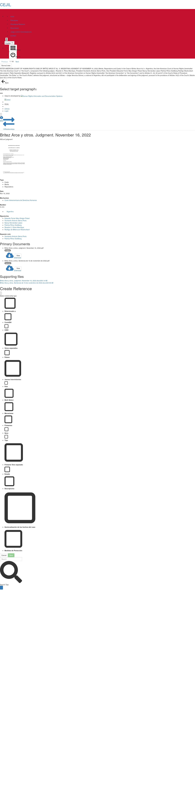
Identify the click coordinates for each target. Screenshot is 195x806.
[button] (1, 119)
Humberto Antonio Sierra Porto (16, 220)
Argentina (10, 211)
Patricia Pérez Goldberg (13, 225)
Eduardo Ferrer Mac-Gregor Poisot (17, 218)
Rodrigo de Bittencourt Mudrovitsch (17, 229)
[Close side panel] (1, 114)
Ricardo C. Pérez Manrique (14, 227)
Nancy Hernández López (13, 223)
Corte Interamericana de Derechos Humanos (21, 200)
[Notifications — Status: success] (6, 39)
